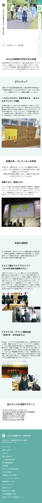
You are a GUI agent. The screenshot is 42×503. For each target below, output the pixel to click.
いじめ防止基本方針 (8, 459)
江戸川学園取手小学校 (9, 494)
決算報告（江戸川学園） (10, 475)
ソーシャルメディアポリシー (11, 478)
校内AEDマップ (7, 487)
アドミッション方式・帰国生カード (39, 34)
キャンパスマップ (7, 484)
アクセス (39, 54)
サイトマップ (6, 447)
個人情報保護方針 (7, 462)
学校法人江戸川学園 (8, 491)
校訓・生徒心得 (7, 456)
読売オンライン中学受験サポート (12, 497)
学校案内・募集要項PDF (39, 19)
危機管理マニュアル (8, 481)
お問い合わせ (39, 47)
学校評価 (5, 465)
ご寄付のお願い (7, 472)
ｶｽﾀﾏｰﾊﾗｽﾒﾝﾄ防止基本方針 (10, 469)
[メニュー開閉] (39, 2)
